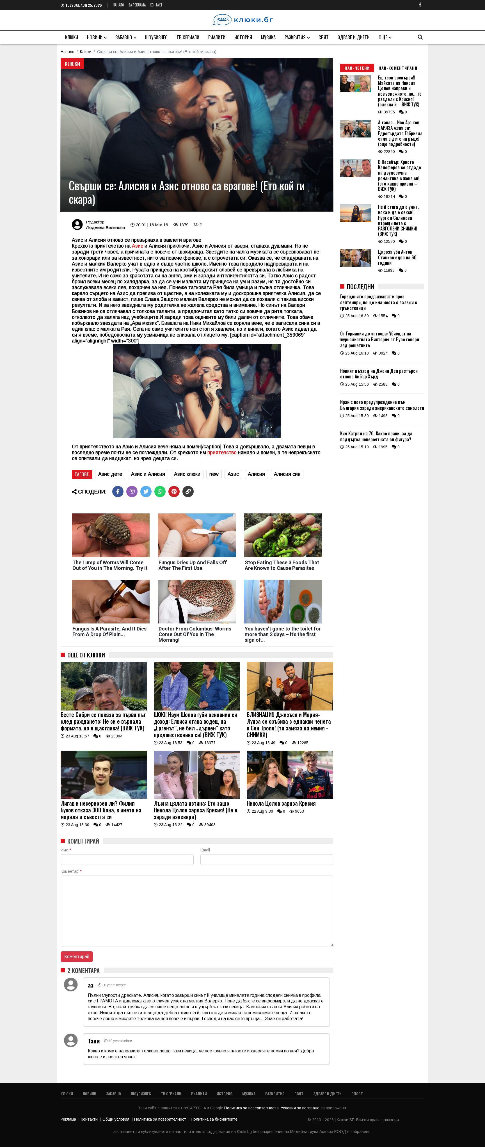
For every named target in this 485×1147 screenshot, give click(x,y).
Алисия (256, 474)
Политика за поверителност (250, 1108)
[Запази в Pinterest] (174, 491)
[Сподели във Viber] (132, 491)
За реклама (137, 5)
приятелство (222, 452)
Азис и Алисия (148, 474)
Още (383, 37)
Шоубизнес (156, 37)
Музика (268, 37)
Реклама (68, 1119)
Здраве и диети (354, 37)
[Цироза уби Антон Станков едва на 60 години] (355, 265)
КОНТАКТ (156, 5)
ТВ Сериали (188, 37)
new (214, 474)
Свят (324, 37)
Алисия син (287, 474)
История (243, 37)
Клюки (71, 37)
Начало (118, 5)
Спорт (357, 1093)
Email (205, 850)
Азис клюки (187, 474)
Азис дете (110, 474)
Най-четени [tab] (357, 68)
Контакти (89, 1119)
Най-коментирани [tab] (398, 68)
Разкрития (295, 37)
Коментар (71, 871)
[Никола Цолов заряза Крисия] (290, 798)
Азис (138, 246)
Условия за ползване (301, 1108)
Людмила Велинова (105, 227)
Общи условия (115, 1119)
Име (66, 850)
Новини (94, 37)
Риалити (216, 37)
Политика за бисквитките (214, 1119)
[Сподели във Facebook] (117, 491)
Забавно (123, 37)
